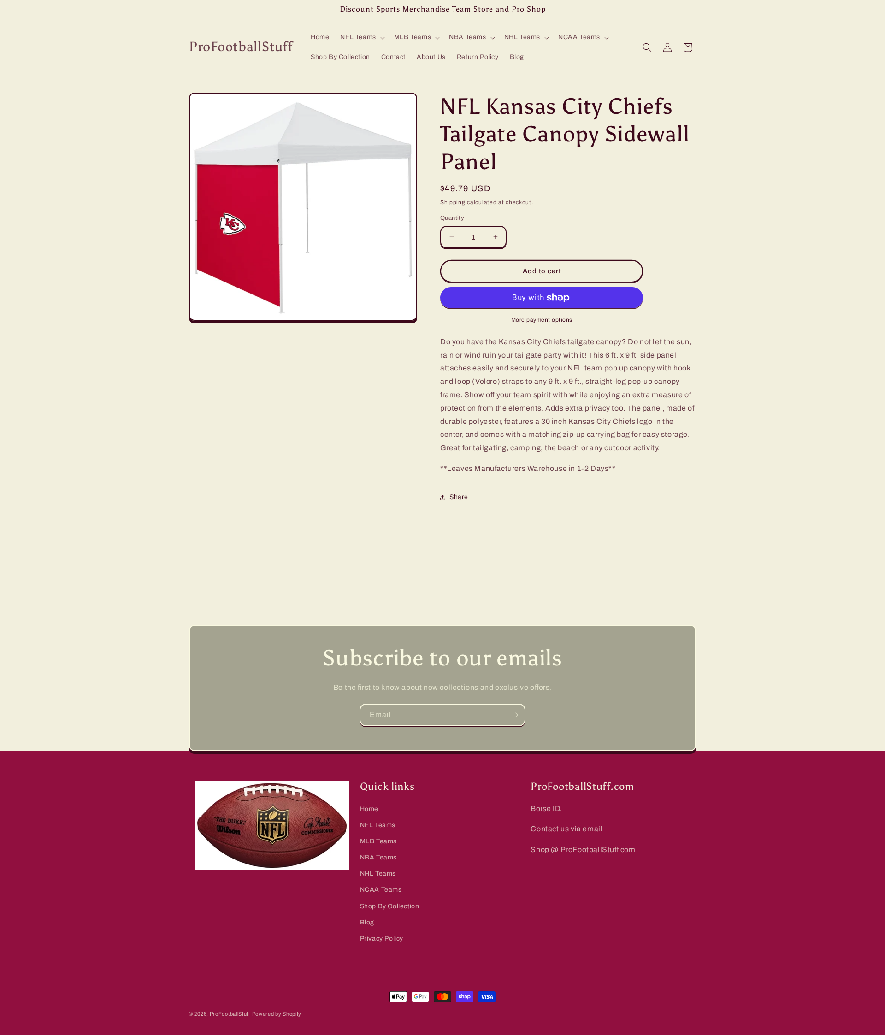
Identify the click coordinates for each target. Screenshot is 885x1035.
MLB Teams (378, 841)
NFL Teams (377, 825)
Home (369, 809)
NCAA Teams (381, 890)
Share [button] (458, 497)
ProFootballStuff (230, 1014)
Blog (367, 922)
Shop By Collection (389, 906)
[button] (361, 37)
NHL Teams (378, 873)
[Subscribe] (514, 715)
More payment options (541, 320)
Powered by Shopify (277, 1014)
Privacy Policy (381, 938)
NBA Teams (378, 857)
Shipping (453, 202)
